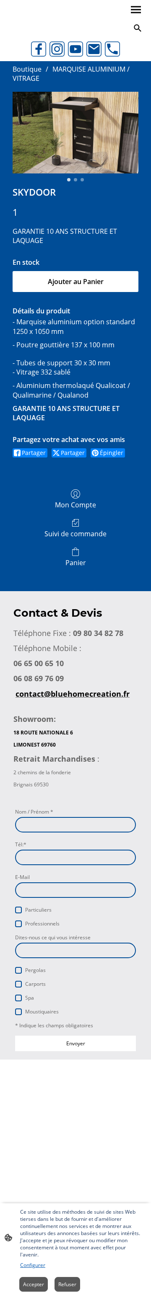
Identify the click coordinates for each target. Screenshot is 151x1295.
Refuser (67, 1284)
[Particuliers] (18, 910)
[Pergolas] (18, 970)
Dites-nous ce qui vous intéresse (53, 937)
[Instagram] (57, 49)
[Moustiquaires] (18, 1011)
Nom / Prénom (34, 811)
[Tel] (112, 49)
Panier (75, 562)
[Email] (94, 49)
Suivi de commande (75, 533)
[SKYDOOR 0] (75, 132)
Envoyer (75, 1043)
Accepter (33, 1284)
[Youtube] (75, 49)
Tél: (20, 844)
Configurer (32, 1265)
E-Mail (22, 877)
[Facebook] (38, 49)
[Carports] (18, 984)
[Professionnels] (18, 923)
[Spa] (18, 998)
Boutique (27, 69)
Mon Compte (75, 504)
